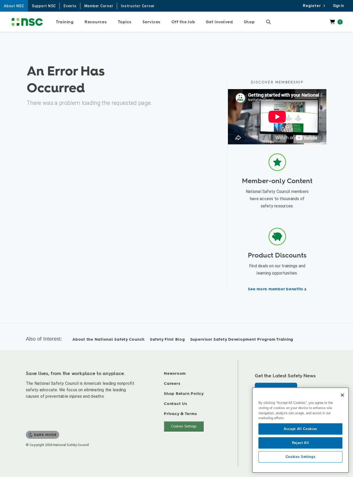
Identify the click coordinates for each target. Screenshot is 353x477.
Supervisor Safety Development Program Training (242, 339)
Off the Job (183, 22)
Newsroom (175, 374)
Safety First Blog (167, 339)
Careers (172, 384)
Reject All (300, 443)
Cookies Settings (184, 426)
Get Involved (219, 22)
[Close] (342, 395)
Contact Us (175, 404)
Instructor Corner (138, 6)
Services (151, 22)
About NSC (14, 6)
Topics (125, 22)
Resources (96, 22)
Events (70, 6)
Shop (249, 22)
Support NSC (44, 6)
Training (65, 22)
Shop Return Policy (184, 394)
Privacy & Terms (180, 414)
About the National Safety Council (108, 339)
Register (313, 5)
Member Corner (98, 6)
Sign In (338, 6)
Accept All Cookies (300, 429)
